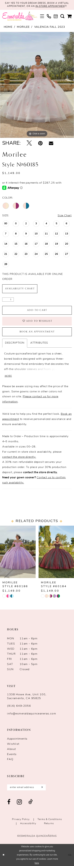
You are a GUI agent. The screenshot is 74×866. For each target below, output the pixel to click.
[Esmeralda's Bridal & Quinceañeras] (19, 16)
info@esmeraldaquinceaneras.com (31, 713)
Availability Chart (20, 289)
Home (8, 27)
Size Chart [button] (65, 215)
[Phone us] (48, 16)
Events (12, 754)
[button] (42, 16)
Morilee (23, 27)
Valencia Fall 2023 (49, 27)
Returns (49, 823)
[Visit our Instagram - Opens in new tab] (19, 802)
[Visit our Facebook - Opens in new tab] (9, 802)
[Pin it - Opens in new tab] (40, 144)
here (37, 863)
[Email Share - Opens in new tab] (51, 143)
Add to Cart (37, 310)
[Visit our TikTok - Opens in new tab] (30, 802)
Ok (70, 855)
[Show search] (62, 16)
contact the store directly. (19, 457)
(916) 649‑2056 (19, 706)
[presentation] (18, 552)
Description (14, 343)
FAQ (10, 759)
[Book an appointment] (55, 16)
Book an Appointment (37, 332)
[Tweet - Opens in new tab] (29, 143)
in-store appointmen (50, 6)
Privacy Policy (21, 819)
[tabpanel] (37, 85)
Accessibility (28, 823)
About (11, 749)
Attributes (39, 343)
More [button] (8, 376)
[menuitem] (42, 16)
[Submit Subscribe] (42, 787)
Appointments (17, 739)
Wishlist (13, 744)
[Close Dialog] (3, 855)
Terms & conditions (50, 819)
